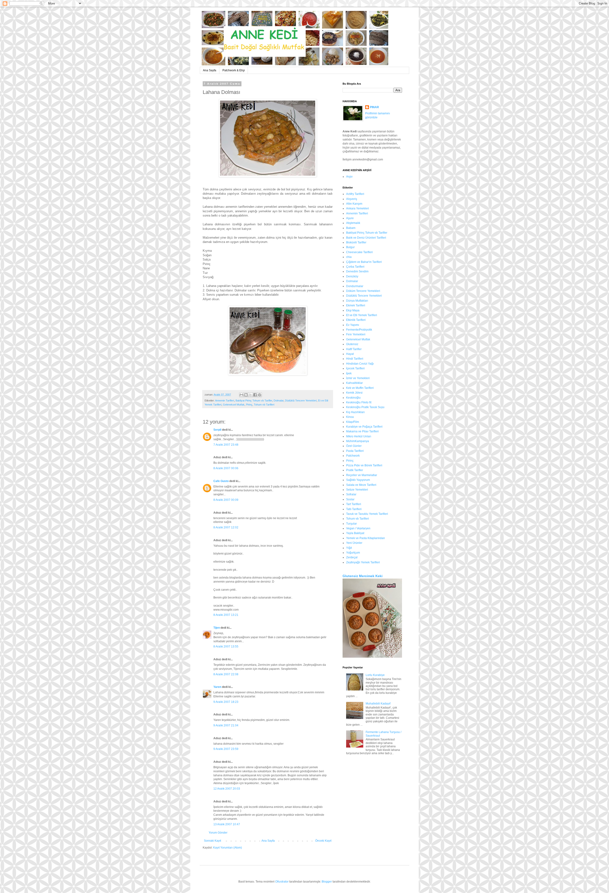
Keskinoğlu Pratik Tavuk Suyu (365, 407)
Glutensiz (352, 344)
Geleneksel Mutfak (234, 404)
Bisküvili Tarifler (356, 242)
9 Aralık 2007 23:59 (225, 749)
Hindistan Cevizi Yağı (360, 363)
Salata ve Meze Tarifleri (361, 485)
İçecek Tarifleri (355, 368)
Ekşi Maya (352, 310)
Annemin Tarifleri (224, 400)
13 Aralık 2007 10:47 (226, 824)
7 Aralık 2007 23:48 (225, 444)
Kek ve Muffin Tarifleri (360, 388)
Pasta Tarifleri (355, 451)
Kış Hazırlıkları (355, 412)
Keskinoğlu (353, 397)
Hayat (350, 354)
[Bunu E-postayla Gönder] (241, 394)
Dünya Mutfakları (357, 300)
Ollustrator (282, 881)
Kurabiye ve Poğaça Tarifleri (364, 426)
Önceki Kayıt (323, 840)
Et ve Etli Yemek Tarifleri (361, 315)
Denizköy (352, 276)
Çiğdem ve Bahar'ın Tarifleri (364, 262)
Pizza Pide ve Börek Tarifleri (364, 465)
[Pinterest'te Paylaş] (259, 394)
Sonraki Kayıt (212, 840)
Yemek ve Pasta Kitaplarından (365, 538)
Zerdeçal (352, 557)
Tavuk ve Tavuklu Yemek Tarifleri (367, 514)
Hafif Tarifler (354, 349)
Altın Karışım (354, 203)
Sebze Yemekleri (357, 489)
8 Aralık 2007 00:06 (225, 468)
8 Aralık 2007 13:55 (225, 646)
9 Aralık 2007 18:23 (225, 702)
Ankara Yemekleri (357, 208)
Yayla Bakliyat (355, 533)
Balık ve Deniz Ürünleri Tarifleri (366, 237)
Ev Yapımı (352, 325)
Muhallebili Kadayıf (378, 703)
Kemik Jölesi (354, 392)
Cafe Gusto (221, 481)
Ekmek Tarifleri (355, 305)
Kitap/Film (352, 422)
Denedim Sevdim (357, 271)
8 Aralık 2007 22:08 (225, 674)
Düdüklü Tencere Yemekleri (301, 400)
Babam (350, 228)
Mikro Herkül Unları (358, 436)
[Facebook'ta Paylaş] (255, 394)
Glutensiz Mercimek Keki (363, 576)
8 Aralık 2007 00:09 (225, 500)
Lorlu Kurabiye (375, 675)
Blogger (327, 881)
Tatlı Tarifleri (354, 509)
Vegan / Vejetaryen (358, 528)
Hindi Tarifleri (354, 358)
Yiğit (349, 548)
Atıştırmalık (353, 223)
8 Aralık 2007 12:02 (225, 527)
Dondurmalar (354, 286)
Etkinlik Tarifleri (356, 320)
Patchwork (353, 455)
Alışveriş (351, 199)
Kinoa (350, 417)
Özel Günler (354, 446)
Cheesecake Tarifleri (359, 252)
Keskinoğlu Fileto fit (358, 402)
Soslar (350, 499)
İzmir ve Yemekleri (358, 378)
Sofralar (351, 494)
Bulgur (350, 247)
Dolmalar (279, 400)
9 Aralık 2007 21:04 (225, 725)
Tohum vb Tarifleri (264, 404)
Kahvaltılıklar (354, 383)
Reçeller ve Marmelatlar (361, 475)
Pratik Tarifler (354, 470)
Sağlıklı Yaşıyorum (358, 480)
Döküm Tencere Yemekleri (363, 291)
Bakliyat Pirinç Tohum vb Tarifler (254, 400)
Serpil (217, 429)
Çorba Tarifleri (355, 266)
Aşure (350, 218)
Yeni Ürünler (354, 543)
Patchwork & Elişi (233, 70)
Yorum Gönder (218, 832)
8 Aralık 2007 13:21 (225, 615)
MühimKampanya (357, 441)
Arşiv (349, 176)
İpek (349, 373)
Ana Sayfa (209, 70)
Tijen (216, 627)
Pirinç (249, 404)
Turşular (351, 523)
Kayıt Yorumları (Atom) (227, 847)
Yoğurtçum (353, 552)
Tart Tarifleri (353, 504)
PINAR (374, 107)
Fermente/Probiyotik (359, 329)
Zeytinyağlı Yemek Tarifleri (363, 562)
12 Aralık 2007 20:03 (226, 788)
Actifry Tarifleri (355, 194)
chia (349, 257)
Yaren (217, 687)
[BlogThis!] (246, 394)
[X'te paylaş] (250, 394)
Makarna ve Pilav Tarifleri (362, 431)
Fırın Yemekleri (355, 334)
